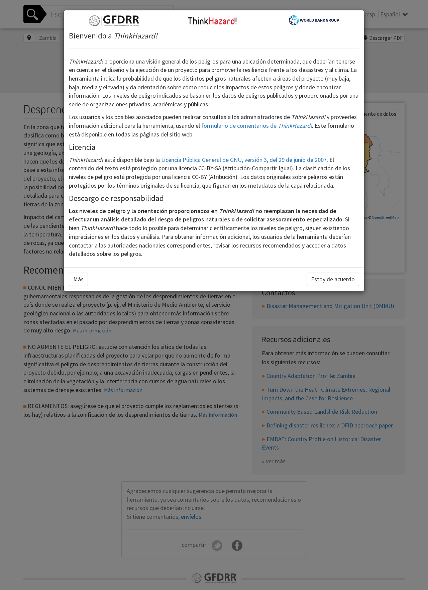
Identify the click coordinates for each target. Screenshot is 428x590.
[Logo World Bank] (314, 19)
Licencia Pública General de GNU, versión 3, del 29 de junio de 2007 (244, 160)
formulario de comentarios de (256, 125)
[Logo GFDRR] (114, 20)
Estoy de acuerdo (333, 279)
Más (78, 279)
